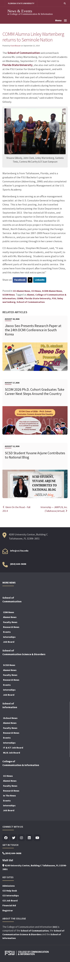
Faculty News (10, 622)
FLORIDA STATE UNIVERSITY (21, 3)
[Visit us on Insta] (21, 838)
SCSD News (9, 665)
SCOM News (8, 294)
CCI (54, 926)
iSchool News (10, 718)
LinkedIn (40, 279)
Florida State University (17, 65)
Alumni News (9, 617)
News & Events (19, 11)
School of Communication (23, 53)
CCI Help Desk (9, 890)
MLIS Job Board (11, 752)
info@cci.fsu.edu (19, 550)
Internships (9, 636)
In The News (9, 795)
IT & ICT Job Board (13, 747)
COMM (20, 298)
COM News (8, 612)
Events (7, 631)
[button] (65, 3)
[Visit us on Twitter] (13, 838)
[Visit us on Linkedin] (29, 838)
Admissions (8, 885)
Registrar (7, 910)
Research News (11, 627)
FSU (54, 298)
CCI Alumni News (21, 290)
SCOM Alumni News (52, 290)
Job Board (8, 641)
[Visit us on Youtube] (37, 838)
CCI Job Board (10, 900)
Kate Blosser (16, 45)
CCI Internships (10, 895)
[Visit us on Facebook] (5, 838)
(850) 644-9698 (18, 564)
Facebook (19, 279)
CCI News (36, 290)
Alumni (30, 294)
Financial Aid (9, 905)
